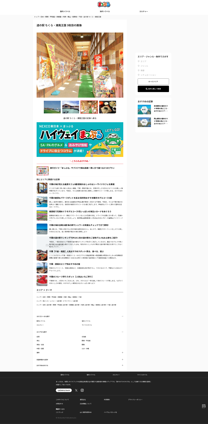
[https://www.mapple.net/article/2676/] (42, 211)
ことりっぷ (59, 412)
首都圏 (58, 17)
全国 (38, 337)
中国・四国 (40, 348)
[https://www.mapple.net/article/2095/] (42, 276)
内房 (64, 17)
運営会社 (83, 399)
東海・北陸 (40, 344)
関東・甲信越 (50, 17)
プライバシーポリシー (135, 399)
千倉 (80, 17)
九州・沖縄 (85, 348)
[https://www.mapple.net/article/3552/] (42, 263)
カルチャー (144, 11)
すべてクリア (153, 81)
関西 (83, 344)
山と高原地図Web (86, 412)
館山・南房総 (72, 17)
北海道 (84, 337)
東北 (38, 341)
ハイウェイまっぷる (110, 412)
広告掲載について (85, 404)
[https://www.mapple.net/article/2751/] (42, 251)
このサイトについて (62, 399)
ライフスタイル (87, 325)
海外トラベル (105, 11)
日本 (42, 17)
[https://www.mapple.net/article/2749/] (42, 184)
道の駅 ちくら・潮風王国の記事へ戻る (80, 118)
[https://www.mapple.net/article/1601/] (42, 225)
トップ (36, 17)
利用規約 (107, 399)
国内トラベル (65, 11)
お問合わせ (59, 404)
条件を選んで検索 (154, 89)
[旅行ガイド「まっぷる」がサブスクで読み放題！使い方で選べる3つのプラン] (43, 170)
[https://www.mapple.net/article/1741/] (42, 197)
